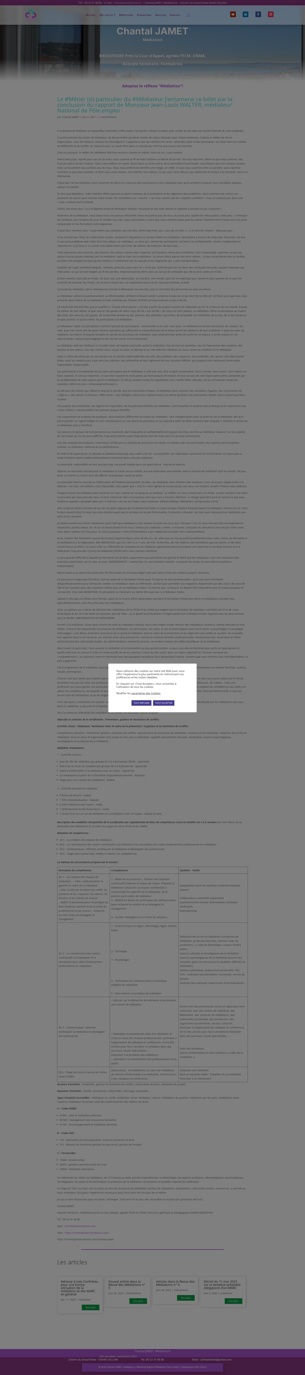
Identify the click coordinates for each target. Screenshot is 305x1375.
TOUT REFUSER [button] (141, 702)
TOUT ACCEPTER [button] (163, 702)
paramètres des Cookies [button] (145, 693)
